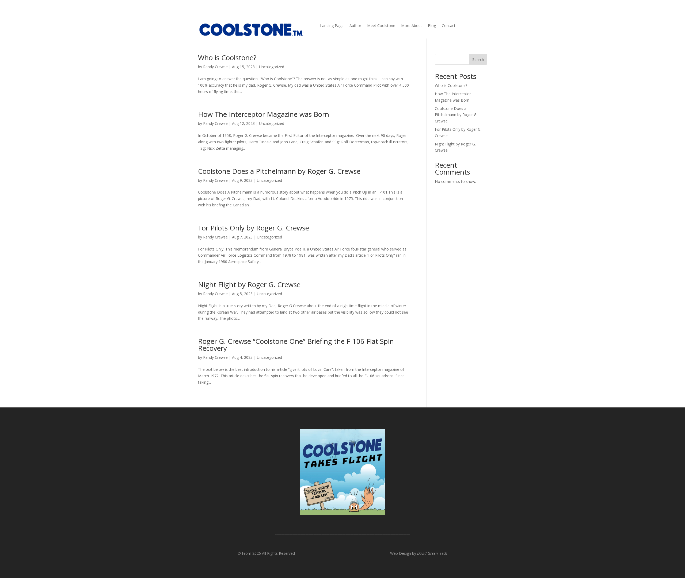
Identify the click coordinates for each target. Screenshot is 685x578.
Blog (432, 26)
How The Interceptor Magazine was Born (263, 114)
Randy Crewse (215, 66)
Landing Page (332, 26)
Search (478, 59)
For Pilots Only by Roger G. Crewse (253, 228)
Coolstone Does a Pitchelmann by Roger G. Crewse (279, 171)
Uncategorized (271, 66)
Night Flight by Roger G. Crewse (249, 284)
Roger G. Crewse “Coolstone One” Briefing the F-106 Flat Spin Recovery (296, 344)
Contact (448, 26)
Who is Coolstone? (227, 57)
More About (411, 26)
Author (355, 26)
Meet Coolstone (381, 26)
